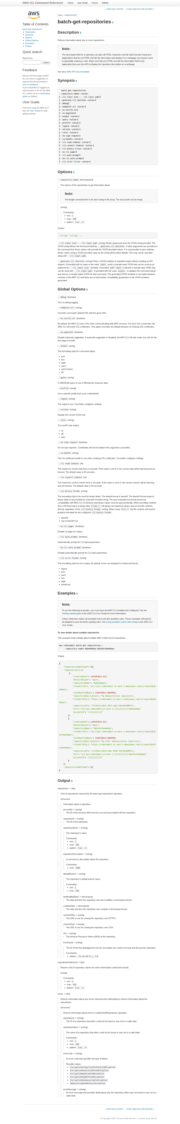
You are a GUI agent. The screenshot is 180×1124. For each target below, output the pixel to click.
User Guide (82, 3)
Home (70, 3)
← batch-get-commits (113, 9)
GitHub (105, 3)
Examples (29, 43)
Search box (27, 58)
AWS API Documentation (78, 71)
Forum (95, 3)
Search (46, 62)
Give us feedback (30, 84)
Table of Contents (35, 24)
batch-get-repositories (32, 29)
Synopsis (29, 35)
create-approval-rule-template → (140, 9)
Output (28, 46)
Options (28, 37)
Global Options (32, 40)
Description (30, 32)
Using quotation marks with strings (122, 622)
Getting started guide (71, 613)
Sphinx (154, 1118)
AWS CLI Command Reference (42, 2)
